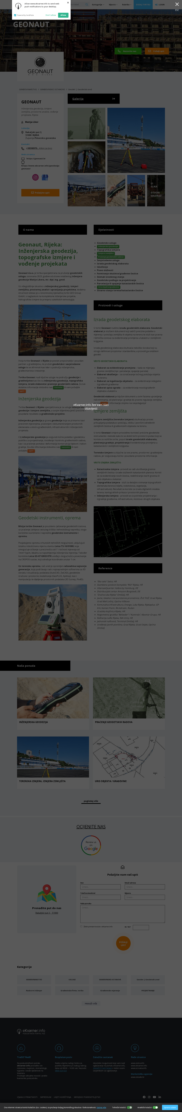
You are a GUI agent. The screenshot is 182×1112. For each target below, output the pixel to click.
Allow (63, 15)
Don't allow (51, 15)
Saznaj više (101, 1107)
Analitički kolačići (144, 1107)
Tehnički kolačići (119, 1107)
